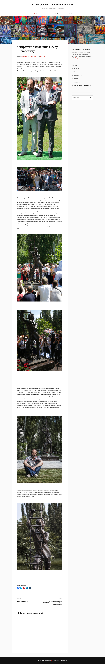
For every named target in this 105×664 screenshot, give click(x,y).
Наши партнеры (78, 75)
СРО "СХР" (24, 56)
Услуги (66, 13)
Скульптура (77, 88)
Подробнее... (78, 58)
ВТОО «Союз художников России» (52, 4)
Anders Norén (63, 660)
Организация (41, 13)
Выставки (59, 13)
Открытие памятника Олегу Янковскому (37, 48)
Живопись (76, 71)
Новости (32, 13)
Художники (51, 13)
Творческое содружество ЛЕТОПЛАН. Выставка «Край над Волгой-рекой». (52, 602)
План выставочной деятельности (82, 85)
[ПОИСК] (91, 97)
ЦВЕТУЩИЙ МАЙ (22, 601)
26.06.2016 (33, 56)
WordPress (48, 660)
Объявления (77, 82)
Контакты (73, 13)
